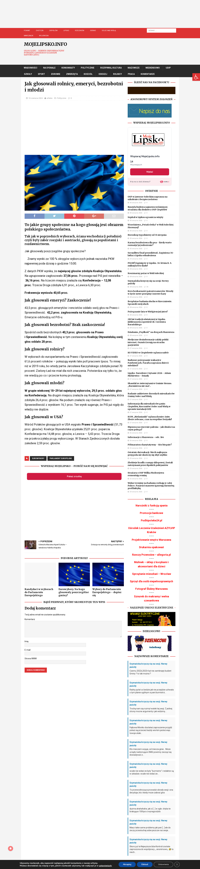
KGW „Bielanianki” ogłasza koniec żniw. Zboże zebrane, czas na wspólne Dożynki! (150, 418)
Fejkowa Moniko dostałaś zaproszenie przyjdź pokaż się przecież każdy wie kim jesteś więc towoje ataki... (151, 730)
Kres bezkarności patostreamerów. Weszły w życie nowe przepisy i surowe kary (150, 292)
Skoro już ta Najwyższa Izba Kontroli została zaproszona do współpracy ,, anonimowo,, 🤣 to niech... (151, 849)
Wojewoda (43, 36)
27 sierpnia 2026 (136, 348)
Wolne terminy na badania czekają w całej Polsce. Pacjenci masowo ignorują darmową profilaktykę (151, 486)
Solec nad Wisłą (109, 30)
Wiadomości (30, 68)
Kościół (88, 74)
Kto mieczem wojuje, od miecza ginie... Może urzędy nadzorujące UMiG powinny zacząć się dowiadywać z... (150, 752)
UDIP (168, 68)
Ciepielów (53, 30)
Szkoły (28, 74)
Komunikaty (68, 68)
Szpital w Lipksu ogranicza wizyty (145, 217)
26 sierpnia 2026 (136, 433)
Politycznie (87, 68)
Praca (131, 74)
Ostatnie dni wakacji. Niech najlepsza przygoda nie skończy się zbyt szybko (147, 453)
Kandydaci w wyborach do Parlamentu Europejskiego (39, 592)
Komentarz (30, 619)
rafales (49, 98)
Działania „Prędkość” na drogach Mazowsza (151, 332)
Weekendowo (153, 68)
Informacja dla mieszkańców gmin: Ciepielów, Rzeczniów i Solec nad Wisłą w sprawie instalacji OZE (149, 406)
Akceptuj (127, 864)
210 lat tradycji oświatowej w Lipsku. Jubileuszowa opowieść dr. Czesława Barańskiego (147, 322)
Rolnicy (117, 74)
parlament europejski (61, 458)
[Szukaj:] (161, 30)
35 (147, 287)
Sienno (93, 30)
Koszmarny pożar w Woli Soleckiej (146, 273)
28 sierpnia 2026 (136, 269)
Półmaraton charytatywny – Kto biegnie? (150, 444)
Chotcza (39, 30)
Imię (26, 641)
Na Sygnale (49, 68)
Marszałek (28, 36)
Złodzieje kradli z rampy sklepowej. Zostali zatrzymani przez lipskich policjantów (150, 463)
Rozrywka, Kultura (111, 68)
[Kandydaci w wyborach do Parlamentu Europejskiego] (40, 574)
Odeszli (103, 74)
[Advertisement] (109, 16)
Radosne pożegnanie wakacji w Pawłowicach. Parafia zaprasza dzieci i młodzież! (148, 363)
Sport (41, 74)
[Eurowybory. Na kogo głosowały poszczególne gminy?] (74, 574)
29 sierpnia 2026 (136, 259)
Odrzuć (144, 864)
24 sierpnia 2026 (136, 492)
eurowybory (38, 458)
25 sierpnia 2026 (136, 448)
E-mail (27, 650)
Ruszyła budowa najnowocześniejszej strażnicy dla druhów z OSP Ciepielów (147, 208)
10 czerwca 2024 (35, 98)
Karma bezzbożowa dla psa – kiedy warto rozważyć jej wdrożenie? (150, 243)
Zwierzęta (72, 74)
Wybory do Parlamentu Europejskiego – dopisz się (106, 592)
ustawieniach (105, 865)
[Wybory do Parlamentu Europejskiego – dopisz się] (108, 574)
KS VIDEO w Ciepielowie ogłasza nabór (148, 352)
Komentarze (148, 74)
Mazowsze (134, 68)
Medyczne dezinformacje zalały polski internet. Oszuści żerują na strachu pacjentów (148, 342)
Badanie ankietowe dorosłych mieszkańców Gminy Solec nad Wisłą (151, 395)
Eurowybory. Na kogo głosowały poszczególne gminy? (74, 592)
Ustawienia (163, 864)
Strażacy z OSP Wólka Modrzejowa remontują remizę (146, 474)
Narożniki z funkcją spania (151, 505)
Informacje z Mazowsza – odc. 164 (146, 437)
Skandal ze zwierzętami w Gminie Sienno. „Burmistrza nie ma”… (150, 384)
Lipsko (66, 30)
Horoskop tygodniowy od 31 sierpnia (147, 235)
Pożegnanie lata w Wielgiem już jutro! (147, 311)
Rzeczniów (79, 30)
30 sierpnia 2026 (136, 203)
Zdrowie (55, 74)
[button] (196, 77)
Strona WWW (31, 658)
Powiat (27, 30)
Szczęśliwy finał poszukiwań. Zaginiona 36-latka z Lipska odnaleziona (151, 254)
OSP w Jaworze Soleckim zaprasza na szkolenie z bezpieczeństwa (147, 198)
